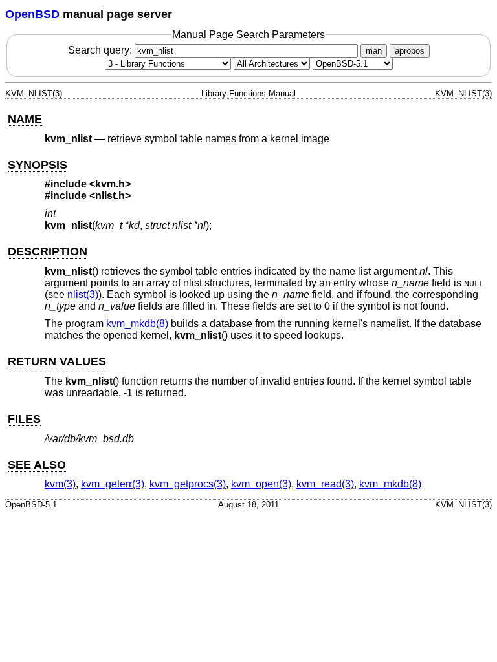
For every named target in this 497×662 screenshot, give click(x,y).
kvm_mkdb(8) (137, 323)
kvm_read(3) (325, 483)
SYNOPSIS (37, 164)
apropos (410, 51)
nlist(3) (82, 294)
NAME (25, 118)
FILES (24, 418)
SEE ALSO (37, 464)
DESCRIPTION (47, 251)
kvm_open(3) (261, 483)
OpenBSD (32, 14)
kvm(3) (60, 483)
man (374, 51)
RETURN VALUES (57, 361)
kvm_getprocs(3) (187, 483)
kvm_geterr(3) (112, 483)
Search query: (101, 50)
